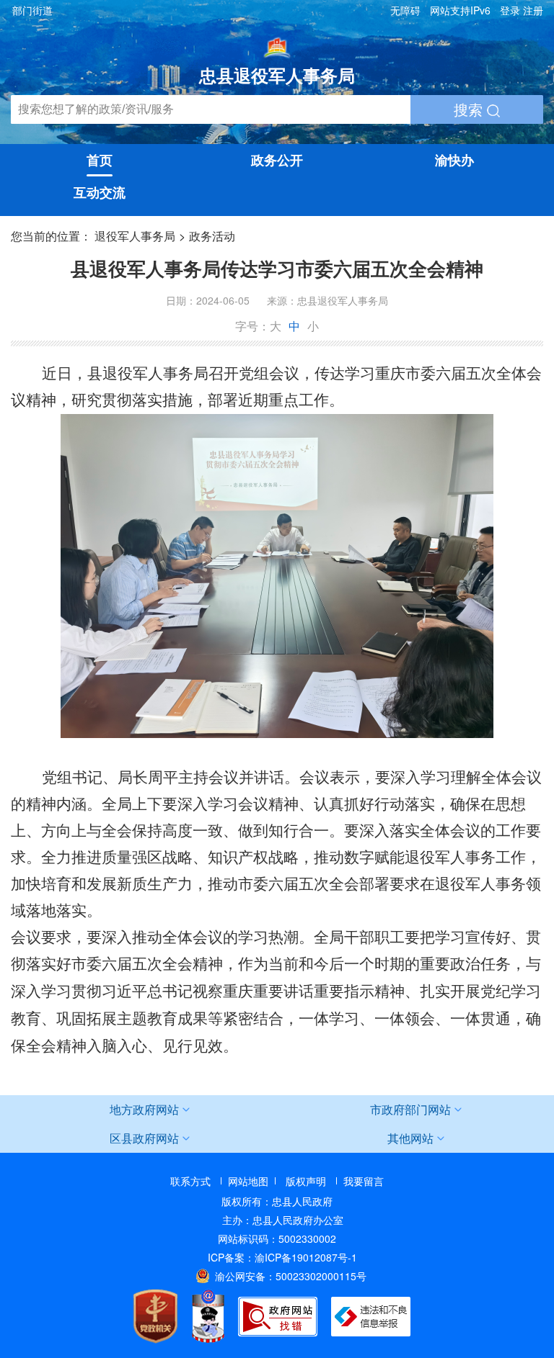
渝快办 (454, 159)
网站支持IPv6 (460, 10)
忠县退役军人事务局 (277, 75)
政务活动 (212, 236)
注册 (533, 10)
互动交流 (100, 192)
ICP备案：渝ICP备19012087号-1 (282, 1257)
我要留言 (363, 1181)
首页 (100, 159)
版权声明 (306, 1181)
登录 (510, 10)
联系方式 (190, 1181)
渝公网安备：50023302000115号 (290, 1276)
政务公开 (277, 159)
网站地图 (248, 1181)
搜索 (470, 109)
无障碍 (405, 10)
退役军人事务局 (134, 236)
